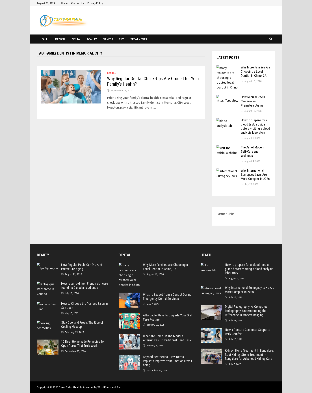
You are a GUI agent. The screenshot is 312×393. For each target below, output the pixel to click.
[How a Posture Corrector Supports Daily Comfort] (211, 330)
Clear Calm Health (70, 387)
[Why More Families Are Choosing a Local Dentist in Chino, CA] (227, 68)
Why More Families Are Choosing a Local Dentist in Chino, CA (255, 71)
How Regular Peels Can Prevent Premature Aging (253, 101)
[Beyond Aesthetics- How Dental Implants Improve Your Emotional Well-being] (129, 357)
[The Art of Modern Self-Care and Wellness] (227, 148)
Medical (60, 39)
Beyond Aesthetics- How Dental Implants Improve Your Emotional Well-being (168, 361)
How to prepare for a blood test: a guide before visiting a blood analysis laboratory (255, 126)
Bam (119, 387)
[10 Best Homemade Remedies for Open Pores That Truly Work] (47, 342)
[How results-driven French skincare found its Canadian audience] (47, 284)
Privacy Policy (95, 3)
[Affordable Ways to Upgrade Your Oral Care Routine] (129, 316)
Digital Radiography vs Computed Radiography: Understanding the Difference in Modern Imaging (246, 311)
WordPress (104, 387)
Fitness (108, 39)
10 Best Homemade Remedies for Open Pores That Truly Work (83, 343)
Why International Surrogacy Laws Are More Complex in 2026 (255, 175)
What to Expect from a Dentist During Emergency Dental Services (167, 297)
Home (64, 3)
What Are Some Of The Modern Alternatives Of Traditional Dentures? (167, 338)
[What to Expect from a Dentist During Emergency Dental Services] (129, 295)
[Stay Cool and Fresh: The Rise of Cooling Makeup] (47, 323)
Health (44, 39)
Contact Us (77, 3)
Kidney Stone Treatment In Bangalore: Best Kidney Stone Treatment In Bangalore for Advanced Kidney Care (249, 355)
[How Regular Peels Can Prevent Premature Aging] (227, 98)
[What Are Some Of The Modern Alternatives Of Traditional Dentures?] (129, 336)
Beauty (92, 39)
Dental (76, 39)
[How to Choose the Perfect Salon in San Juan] (47, 304)
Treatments (138, 39)
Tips (122, 39)
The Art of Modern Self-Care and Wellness (253, 151)
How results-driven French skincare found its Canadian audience (84, 286)
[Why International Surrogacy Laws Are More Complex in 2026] (227, 171)
